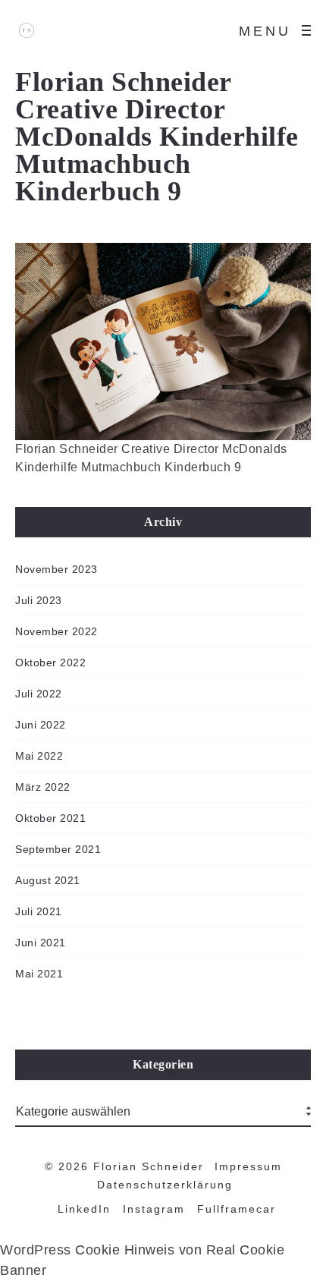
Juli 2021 (38, 911)
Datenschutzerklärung (165, 1185)
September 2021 (58, 849)
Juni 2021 (40, 942)
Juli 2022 (38, 694)
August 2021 (47, 880)
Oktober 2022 (50, 662)
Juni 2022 (40, 725)
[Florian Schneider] (26, 30)
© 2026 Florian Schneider (124, 1166)
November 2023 (56, 569)
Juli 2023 (38, 600)
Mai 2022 (39, 756)
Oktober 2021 (50, 818)
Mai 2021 (39, 974)
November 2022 (56, 631)
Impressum (248, 1166)
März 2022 (43, 787)
